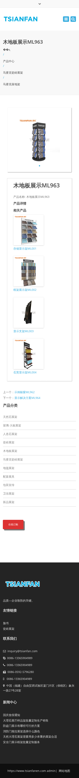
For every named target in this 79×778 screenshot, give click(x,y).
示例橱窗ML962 (24, 392)
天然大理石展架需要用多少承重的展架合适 (30, 736)
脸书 (6, 623)
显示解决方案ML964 (27, 398)
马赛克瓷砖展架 (13, 72)
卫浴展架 (8, 493)
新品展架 (8, 502)
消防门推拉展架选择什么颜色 (21, 731)
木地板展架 (10, 451)
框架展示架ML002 (24, 290)
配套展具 (8, 476)
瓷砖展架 (8, 442)
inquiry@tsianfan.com (22, 651)
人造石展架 (10, 434)
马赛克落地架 (11, 84)
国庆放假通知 (11, 715)
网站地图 (64, 771)
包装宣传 (8, 485)
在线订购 (13, 524)
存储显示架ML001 (24, 248)
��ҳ (6, 49)
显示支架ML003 (23, 331)
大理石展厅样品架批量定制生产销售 (25, 720)
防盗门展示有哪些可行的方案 (21, 726)
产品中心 (8, 61)
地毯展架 (8, 468)
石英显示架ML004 (24, 372)
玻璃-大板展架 (12, 425)
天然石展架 (10, 417)
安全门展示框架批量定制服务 (21, 742)
